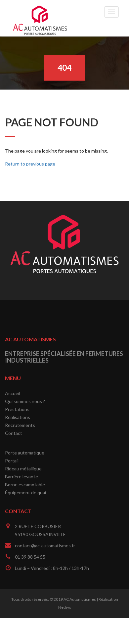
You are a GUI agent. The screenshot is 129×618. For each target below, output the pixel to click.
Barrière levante (21, 476)
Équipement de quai (25, 492)
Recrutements (20, 425)
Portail (12, 460)
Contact (13, 433)
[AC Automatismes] (40, 8)
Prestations (17, 409)
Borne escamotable (25, 484)
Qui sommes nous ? (25, 401)
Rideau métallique (23, 468)
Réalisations (17, 417)
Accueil (12, 393)
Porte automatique (24, 452)
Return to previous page (30, 164)
